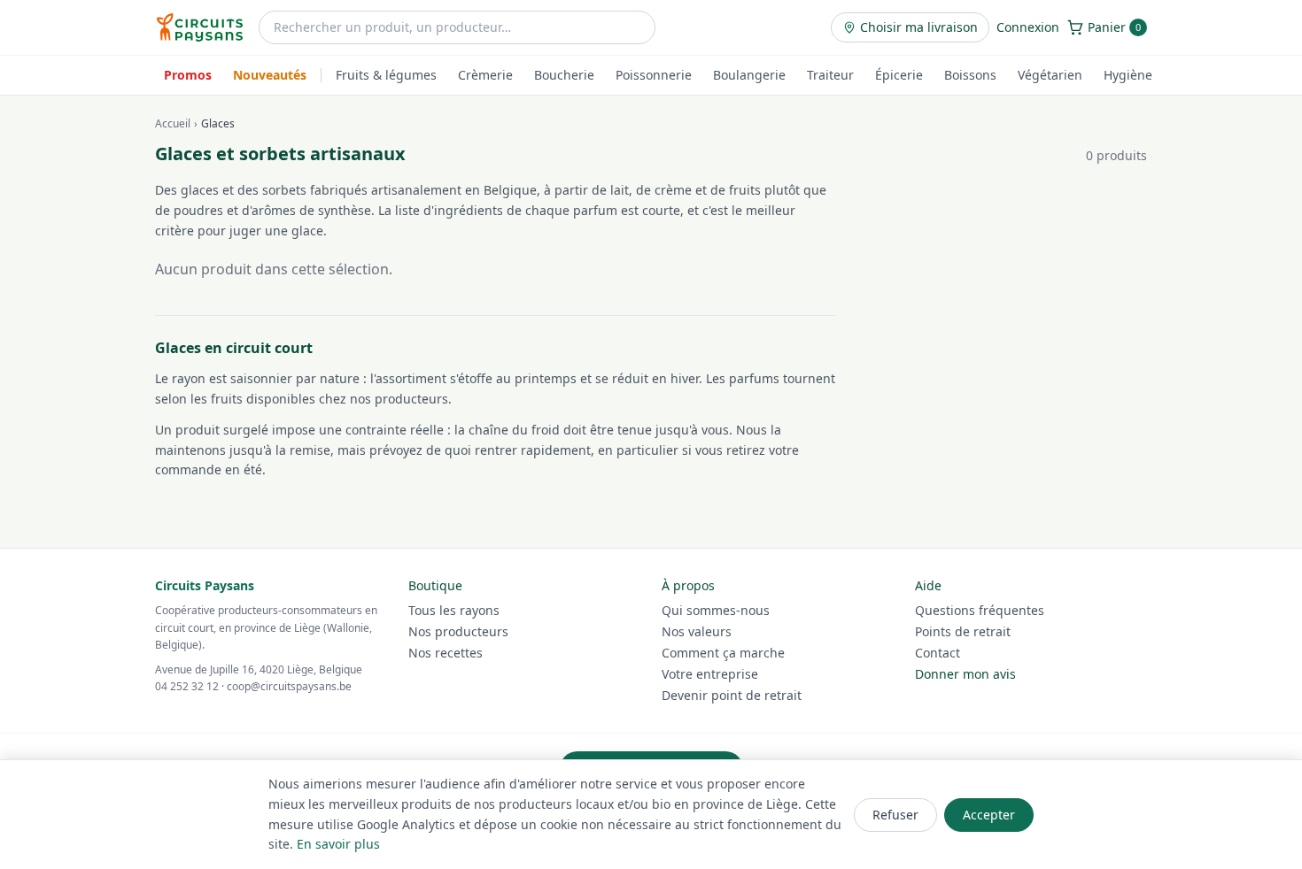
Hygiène (1128, 74)
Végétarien (1050, 74)
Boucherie (564, 74)
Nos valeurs (697, 631)
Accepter (989, 814)
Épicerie (899, 74)
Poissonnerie (654, 74)
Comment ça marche (723, 652)
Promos (188, 74)
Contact (937, 652)
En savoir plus (338, 843)
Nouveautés (269, 74)
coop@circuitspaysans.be (289, 686)
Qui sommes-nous (716, 610)
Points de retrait (963, 631)
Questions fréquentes (979, 610)
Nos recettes (445, 652)
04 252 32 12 (187, 686)
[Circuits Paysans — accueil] (199, 27)
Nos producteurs (458, 631)
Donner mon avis (965, 673)
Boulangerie (749, 74)
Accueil (172, 124)
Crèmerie (485, 74)
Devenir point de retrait (732, 695)
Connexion (1027, 27)
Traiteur (830, 74)
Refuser (895, 814)
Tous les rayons (454, 610)
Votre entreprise (710, 673)
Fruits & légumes (386, 74)
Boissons (970, 74)
